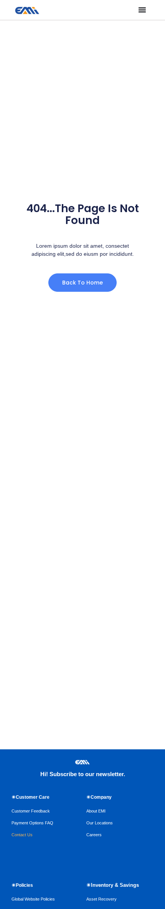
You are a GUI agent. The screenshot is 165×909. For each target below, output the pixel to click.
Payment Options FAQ (32, 823)
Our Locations (99, 823)
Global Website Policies (33, 899)
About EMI (96, 811)
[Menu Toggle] (142, 10)
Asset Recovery (101, 899)
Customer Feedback (31, 811)
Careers (94, 834)
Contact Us (22, 834)
